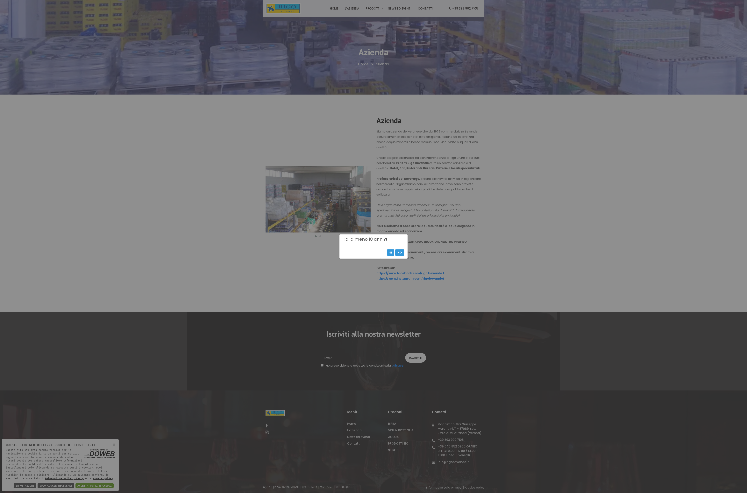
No (399, 252)
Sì (390, 252)
